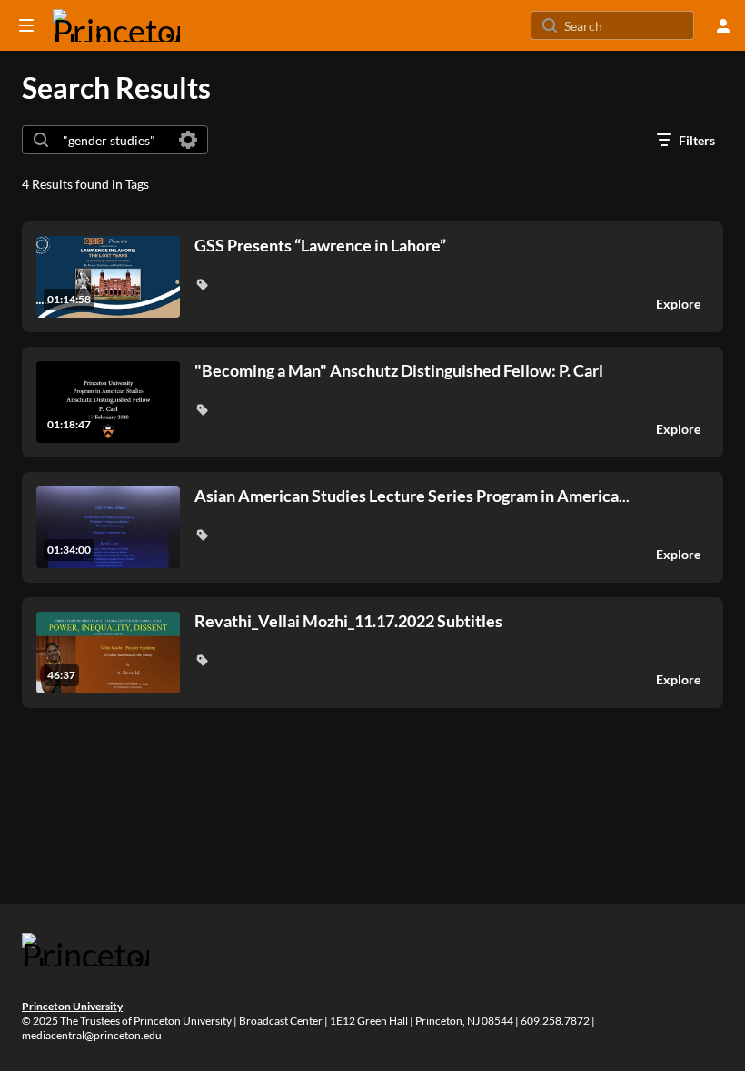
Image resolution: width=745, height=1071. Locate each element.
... (412, 496)
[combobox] (114, 140)
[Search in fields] (188, 139)
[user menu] (723, 25)
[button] (201, 284)
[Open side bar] (26, 25)
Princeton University (72, 1006)
